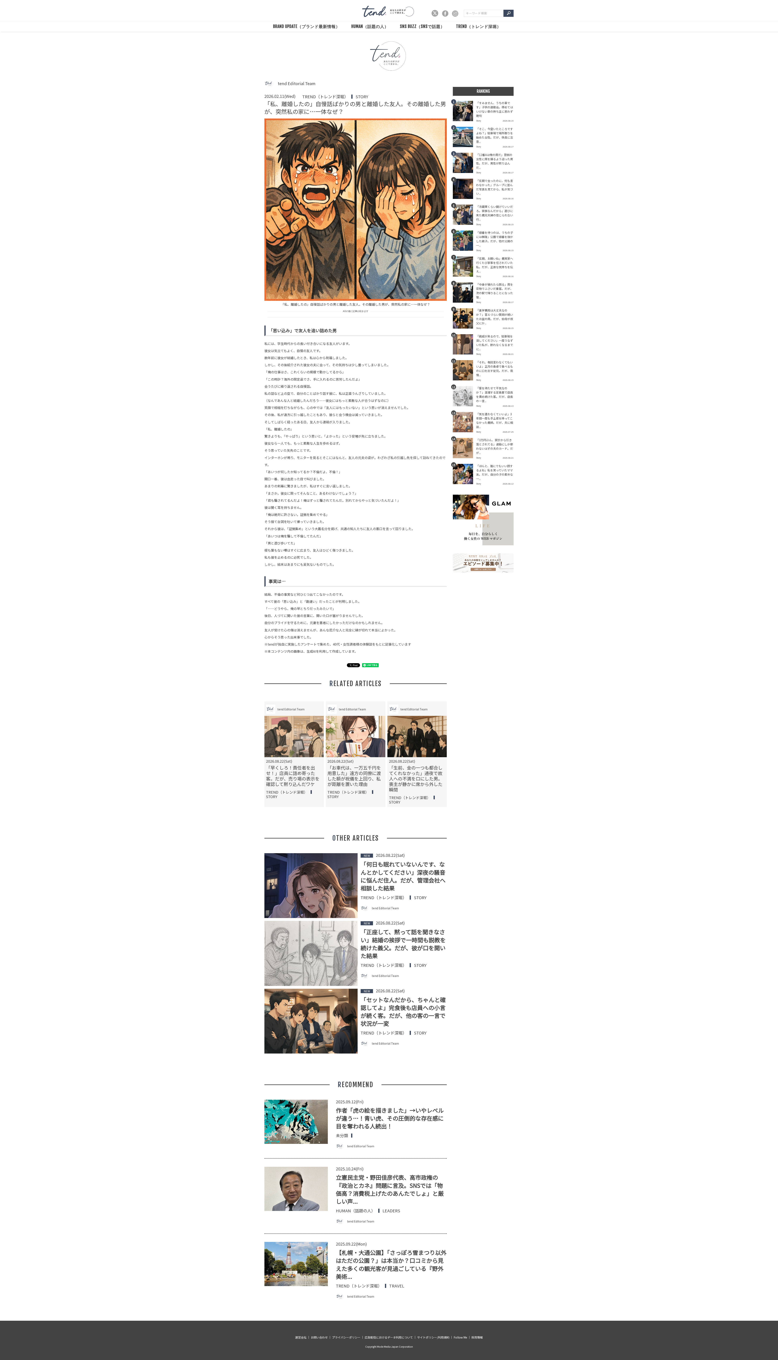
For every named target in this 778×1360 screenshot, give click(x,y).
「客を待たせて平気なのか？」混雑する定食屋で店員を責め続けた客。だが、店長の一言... (494, 394)
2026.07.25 (508, 431)
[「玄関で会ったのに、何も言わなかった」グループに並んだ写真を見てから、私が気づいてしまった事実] (464, 190)
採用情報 (477, 1337)
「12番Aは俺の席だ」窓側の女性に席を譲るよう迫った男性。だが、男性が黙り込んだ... (494, 161)
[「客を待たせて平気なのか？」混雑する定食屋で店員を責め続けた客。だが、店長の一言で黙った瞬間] (464, 397)
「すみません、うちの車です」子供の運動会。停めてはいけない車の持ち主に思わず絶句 (494, 109)
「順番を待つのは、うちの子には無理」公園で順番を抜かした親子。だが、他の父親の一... (494, 239)
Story (362, 96)
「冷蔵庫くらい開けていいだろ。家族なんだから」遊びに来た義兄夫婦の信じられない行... (494, 213)
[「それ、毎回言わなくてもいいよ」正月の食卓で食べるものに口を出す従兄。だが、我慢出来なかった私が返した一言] (464, 371)
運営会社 (301, 1337)
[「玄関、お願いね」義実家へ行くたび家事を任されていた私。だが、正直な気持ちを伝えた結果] (464, 267)
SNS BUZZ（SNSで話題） (422, 26)
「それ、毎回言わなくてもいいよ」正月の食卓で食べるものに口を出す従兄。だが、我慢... (494, 368)
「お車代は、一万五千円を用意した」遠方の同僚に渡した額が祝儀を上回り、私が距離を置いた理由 (354, 775)
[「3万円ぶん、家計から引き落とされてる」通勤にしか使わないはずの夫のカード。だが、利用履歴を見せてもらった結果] (464, 449)
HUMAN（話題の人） (370, 26)
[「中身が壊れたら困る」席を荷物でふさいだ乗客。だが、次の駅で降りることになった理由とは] (464, 293)
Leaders (391, 1211)
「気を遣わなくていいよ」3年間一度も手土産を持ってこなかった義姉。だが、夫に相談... (494, 420)
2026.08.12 (508, 483)
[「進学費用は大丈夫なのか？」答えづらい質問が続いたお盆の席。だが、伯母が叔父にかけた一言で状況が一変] (464, 319)
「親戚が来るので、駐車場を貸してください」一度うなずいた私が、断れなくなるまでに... (494, 342)
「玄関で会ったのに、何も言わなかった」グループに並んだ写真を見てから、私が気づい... (494, 187)
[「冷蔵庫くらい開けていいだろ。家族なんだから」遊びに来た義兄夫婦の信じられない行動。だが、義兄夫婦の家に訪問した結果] (464, 216)
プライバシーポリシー (346, 1337)
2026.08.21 (508, 353)
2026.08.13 (508, 405)
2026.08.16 (508, 198)
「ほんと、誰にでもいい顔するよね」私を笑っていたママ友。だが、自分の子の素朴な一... (494, 472)
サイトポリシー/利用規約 (433, 1337)
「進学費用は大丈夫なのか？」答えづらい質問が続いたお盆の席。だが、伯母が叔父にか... (494, 316)
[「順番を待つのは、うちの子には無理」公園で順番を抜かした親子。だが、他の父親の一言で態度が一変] (464, 242)
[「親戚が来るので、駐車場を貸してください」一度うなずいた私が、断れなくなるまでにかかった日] (464, 345)
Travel (396, 1286)
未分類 (342, 1136)
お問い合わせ (319, 1337)
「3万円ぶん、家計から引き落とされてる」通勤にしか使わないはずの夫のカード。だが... (494, 446)
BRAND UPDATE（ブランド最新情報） (306, 26)
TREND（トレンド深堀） (478, 26)
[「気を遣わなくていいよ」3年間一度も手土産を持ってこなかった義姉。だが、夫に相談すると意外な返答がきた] (464, 423)
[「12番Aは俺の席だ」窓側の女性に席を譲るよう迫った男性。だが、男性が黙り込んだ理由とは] (464, 164)
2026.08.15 (508, 120)
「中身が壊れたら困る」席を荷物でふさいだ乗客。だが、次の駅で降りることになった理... (494, 290)
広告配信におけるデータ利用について (389, 1337)
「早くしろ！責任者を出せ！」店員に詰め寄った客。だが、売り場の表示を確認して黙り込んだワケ (293, 775)
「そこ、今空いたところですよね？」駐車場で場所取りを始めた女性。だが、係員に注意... (494, 135)
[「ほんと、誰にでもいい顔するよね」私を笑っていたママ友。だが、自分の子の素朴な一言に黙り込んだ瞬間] (464, 475)
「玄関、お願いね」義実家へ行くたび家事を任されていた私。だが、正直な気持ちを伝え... (494, 264)
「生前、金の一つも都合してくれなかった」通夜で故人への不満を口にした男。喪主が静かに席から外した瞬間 (415, 778)
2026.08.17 (508, 146)
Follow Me (460, 1337)
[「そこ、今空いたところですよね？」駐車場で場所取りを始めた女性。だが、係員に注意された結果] (464, 138)
